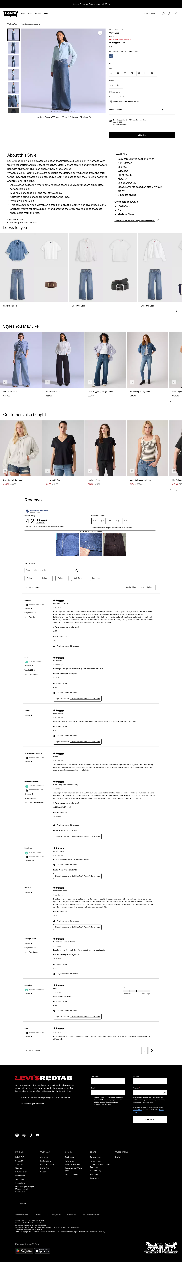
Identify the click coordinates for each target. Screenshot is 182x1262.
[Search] (163, 13)
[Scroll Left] (171, 401)
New (23, 14)
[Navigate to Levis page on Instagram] (17, 1135)
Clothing (10, 24)
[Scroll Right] (177, 401)
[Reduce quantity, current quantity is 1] (156, 110)
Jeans (23, 24)
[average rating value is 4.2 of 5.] (115, 42)
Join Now (149, 1119)
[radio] (112, 73)
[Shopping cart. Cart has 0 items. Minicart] (176, 13)
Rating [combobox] (29, 578)
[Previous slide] (172, 311)
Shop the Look (10, 306)
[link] (39, 1215)
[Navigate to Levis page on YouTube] (38, 1135)
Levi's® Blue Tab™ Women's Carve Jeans (85, 699)
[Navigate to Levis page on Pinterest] (24, 1135)
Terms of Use (137, 1110)
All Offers (106, 4)
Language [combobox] (96, 578)
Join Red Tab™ (149, 14)
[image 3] (57, 111)
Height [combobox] (44, 578)
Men (30, 14)
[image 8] (71, 111)
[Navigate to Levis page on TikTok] (31, 1135)
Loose (27, 24)
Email (93, 1088)
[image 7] (68, 111)
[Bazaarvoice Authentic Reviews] (37, 511)
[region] (91, 364)
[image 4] (60, 111)
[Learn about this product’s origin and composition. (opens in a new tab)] (157, 220)
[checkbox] (92, 1101)
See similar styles (133, 101)
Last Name (137, 1076)
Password (136, 1088)
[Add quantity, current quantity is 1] (169, 110)
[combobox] (141, 587)
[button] (169, 13)
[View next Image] (104, 70)
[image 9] (74, 111)
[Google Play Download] (24, 1250)
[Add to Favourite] (100, 33)
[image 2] (54, 111)
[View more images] (13, 110)
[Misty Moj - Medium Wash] (111, 56)
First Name (95, 1076)
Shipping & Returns (120, 124)
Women (38, 14)
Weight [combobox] (60, 578)
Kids (46, 14)
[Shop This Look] (5, 382)
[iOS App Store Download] (42, 1250)
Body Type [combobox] (78, 578)
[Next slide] (177, 311)
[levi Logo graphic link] (10, 13)
